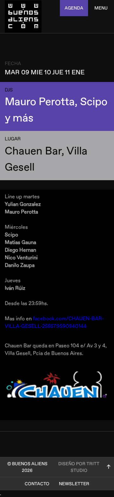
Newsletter (74, 484)
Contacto (37, 484)
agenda (74, 8)
